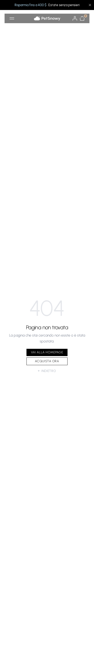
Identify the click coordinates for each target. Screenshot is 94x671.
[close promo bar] (90, 5)
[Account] (75, 18)
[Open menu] (12, 18)
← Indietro (47, 371)
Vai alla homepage (47, 352)
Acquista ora (47, 361)
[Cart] (82, 18)
